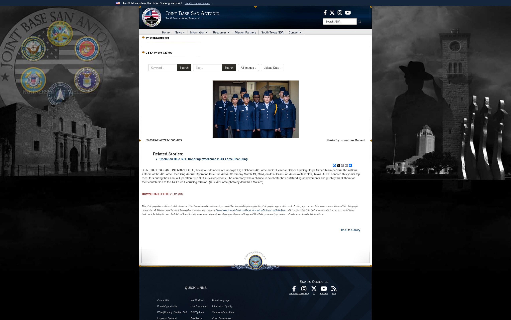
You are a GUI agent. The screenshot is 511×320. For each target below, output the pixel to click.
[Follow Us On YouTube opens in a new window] (324, 289)
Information (197, 32)
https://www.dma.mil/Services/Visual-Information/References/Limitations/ (251, 210)
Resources (220, 32)
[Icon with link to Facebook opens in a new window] (325, 12)
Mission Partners (245, 32)
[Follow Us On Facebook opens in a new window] (294, 289)
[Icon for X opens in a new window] (332, 12)
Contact (293, 32)
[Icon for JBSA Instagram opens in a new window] (340, 12)
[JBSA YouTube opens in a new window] (348, 12)
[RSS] (334, 289)
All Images (248, 68)
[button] (199, 3)
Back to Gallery (350, 230)
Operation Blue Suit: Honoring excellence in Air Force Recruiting (203, 159)
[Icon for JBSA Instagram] (304, 289)
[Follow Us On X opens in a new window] (314, 289)
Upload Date (271, 68)
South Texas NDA (272, 32)
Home (166, 32)
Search (184, 68)
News (178, 32)
